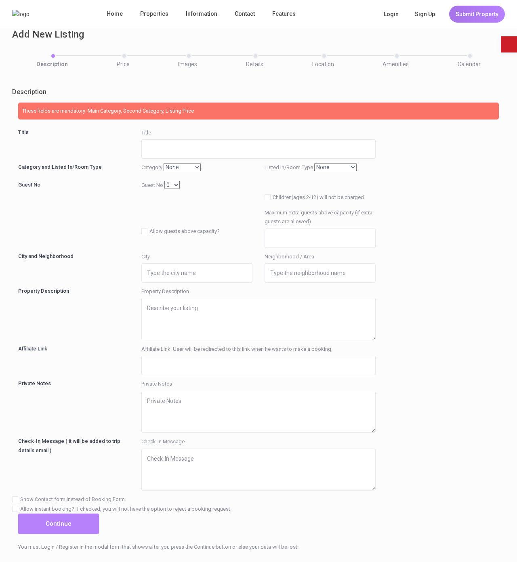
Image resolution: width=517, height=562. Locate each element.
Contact (245, 13)
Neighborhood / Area (289, 257)
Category (151, 167)
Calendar (469, 64)
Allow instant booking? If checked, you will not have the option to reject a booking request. (125, 509)
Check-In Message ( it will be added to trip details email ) (69, 445)
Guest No (29, 185)
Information (201, 13)
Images (187, 64)
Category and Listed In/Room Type (60, 167)
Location (323, 64)
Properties (154, 13)
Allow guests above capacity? (184, 231)
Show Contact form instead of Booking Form (72, 499)
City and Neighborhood (46, 256)
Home (115, 13)
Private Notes (34, 383)
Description (52, 64)
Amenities (395, 64)
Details (254, 64)
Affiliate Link (32, 349)
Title (23, 132)
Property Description (43, 291)
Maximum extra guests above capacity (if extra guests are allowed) (318, 217)
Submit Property (477, 14)
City (145, 257)
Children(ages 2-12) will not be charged (318, 197)
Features (284, 13)
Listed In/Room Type (289, 167)
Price (123, 64)
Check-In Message (163, 441)
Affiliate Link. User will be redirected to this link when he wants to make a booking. (236, 349)
